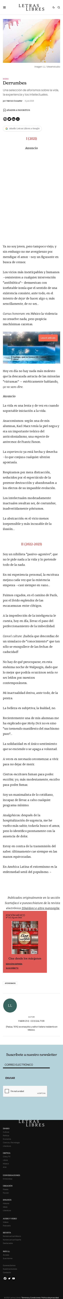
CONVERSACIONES (11, 1175)
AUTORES (42, 1039)
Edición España (14, 964)
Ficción (6, 1193)
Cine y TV (6, 1156)
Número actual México (12, 1236)
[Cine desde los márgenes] (25, 939)
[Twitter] (9, 119)
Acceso (6, 1255)
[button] (6, 7)
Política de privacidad (50, 1297)
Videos (5, 1222)
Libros (5, 1160)
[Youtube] (13, 1278)
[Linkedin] (13, 119)
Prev (6, 942)
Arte (4, 1167)
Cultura (6, 1132)
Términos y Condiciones (30, 1297)
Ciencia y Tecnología (11, 1142)
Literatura (7, 1146)
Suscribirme (7, 1258)
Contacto (7, 1272)
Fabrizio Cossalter (31, 1021)
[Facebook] (5, 119)
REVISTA (7, 1233)
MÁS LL (6, 1251)
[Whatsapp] (18, 119)
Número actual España (12, 1239)
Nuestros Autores (10, 1269)
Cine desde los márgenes (24, 958)
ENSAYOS (7, 1200)
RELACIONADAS (14, 1039)
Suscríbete (12, 968)
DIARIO (6, 1128)
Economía (7, 1139)
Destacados (8, 1243)
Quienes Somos (9, 1265)
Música (6, 1163)
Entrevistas (7, 1179)
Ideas (5, 79)
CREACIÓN (7, 1186)
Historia (6, 1203)
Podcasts (7, 1225)
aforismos (10, 983)
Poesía (5, 1189)
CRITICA (6, 1153)
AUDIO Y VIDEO (10, 1219)
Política (6, 1135)
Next (43, 942)
